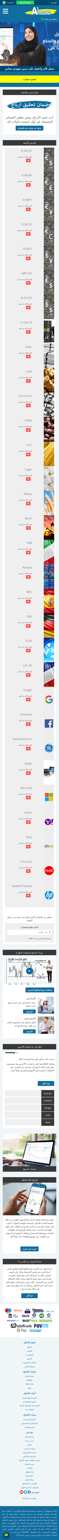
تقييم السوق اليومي (29, 1397)
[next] (56, 44)
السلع (29, 1347)
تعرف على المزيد (29, 1249)
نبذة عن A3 (29, 1441)
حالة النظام (29, 1472)
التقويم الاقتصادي (29, 1401)
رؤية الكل (46, 1083)
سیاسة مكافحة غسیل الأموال (29, 1460)
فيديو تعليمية (29, 1427)
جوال (29, 1388)
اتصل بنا (11, 2)
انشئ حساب (29, 79)
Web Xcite (29, 1376)
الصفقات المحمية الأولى (29, 1487)
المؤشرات (29, 1354)
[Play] (29, 971)
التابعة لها (29, 1476)
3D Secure (29, 1437)
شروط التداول (29, 1366)
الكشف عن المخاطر (29, 1483)
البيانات (29, 1468)
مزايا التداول (29, 1479)
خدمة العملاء (29, 1464)
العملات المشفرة (29, 1362)
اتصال (29, 1444)
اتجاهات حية (29, 1409)
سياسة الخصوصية (29, 1452)
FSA (43, 19)
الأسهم (29, 1358)
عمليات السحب (29, 1448)
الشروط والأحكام (29, 1456)
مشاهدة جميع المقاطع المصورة (40, 990)
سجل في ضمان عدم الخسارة (29, 128)
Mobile (29, 1380)
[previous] (3, 44)
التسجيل (29, 1011)
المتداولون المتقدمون (29, 1423)
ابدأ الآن (29, 1295)
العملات (29, 1351)
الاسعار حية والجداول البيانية (29, 1405)
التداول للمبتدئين (29, 1419)
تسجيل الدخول (25, 2)
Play (29, 971)
